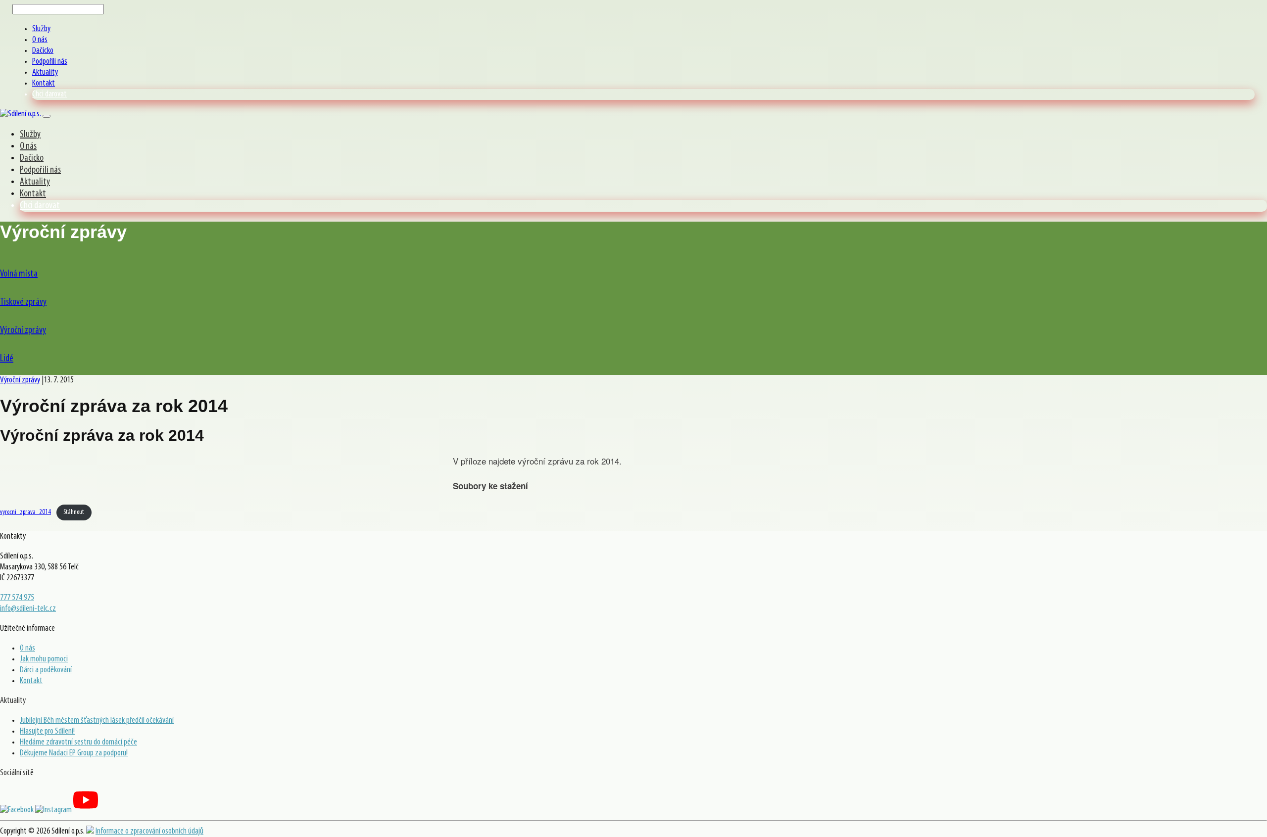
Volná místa (19, 274)
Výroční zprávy (23, 330)
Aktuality (45, 72)
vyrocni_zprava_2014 (25, 512)
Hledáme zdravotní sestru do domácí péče (78, 742)
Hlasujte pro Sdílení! (47, 731)
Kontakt (43, 83)
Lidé (6, 359)
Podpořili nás (49, 61)
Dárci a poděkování (46, 670)
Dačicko (42, 50)
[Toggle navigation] (46, 116)
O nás (40, 40)
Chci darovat (49, 94)
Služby (41, 29)
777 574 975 (17, 598)
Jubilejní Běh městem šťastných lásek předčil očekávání (97, 720)
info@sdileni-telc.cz (28, 608)
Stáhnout (73, 512)
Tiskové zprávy (23, 302)
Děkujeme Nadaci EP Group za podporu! (74, 753)
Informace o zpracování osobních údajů (149, 831)
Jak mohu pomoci (44, 659)
